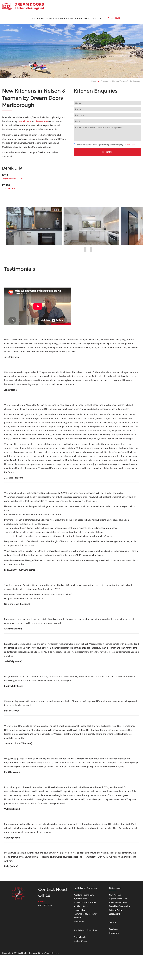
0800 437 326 (9, 188)
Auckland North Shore (84, 895)
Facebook (113, 929)
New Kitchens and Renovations (47, 18)
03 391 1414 (113, 18)
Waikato (77, 917)
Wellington (79, 921)
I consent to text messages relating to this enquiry (100, 144)
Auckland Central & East (85, 902)
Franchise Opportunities (120, 906)
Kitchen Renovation (118, 898)
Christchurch (79, 937)
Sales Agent (114, 913)
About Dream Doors (118, 902)
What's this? (130, 144)
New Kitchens (24, 121)
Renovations (42, 121)
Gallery (83, 18)
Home (93, 81)
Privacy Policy (115, 910)
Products (71, 18)
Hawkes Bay (79, 910)
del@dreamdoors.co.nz (12, 178)
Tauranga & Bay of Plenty (85, 913)
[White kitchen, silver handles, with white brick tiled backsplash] (34, 226)
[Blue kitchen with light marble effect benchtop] (91, 226)
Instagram (114, 933)
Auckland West (81, 898)
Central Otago (80, 941)
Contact (95, 18)
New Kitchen (115, 895)
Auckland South (81, 906)
